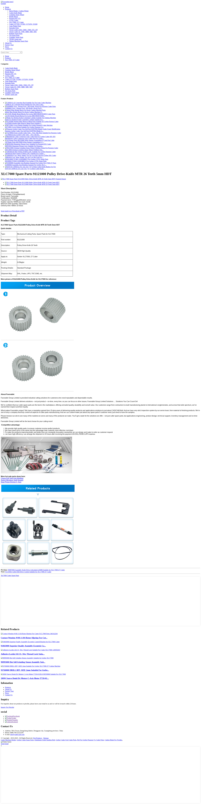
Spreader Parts (14, 28)
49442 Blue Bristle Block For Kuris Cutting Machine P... (24, 112)
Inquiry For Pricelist (7, 707)
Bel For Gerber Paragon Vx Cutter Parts (90, 740)
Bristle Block (13, 16)
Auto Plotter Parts (15, 26)
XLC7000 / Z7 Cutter (16, 22)
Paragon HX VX (15, 18)
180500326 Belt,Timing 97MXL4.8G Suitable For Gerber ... (25, 153)
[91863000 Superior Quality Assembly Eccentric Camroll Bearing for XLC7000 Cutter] (30, 642)
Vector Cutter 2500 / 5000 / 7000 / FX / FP (23, 30)
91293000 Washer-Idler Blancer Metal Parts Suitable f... (23, 123)
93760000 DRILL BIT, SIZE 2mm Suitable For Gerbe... (25, 670)
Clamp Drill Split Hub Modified (12, 478)
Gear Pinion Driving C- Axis (11, 482)
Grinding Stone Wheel (16, 15)
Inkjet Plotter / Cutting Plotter (19, 11)
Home (7, 7)
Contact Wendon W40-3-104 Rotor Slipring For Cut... (24, 638)
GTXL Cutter (13, 20)
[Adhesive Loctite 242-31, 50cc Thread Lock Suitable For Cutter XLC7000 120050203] (30, 650)
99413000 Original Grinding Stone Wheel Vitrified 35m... (24, 150)
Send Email (4, 744)
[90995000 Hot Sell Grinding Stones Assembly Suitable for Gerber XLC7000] (27, 658)
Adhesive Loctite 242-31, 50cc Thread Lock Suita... (23, 654)
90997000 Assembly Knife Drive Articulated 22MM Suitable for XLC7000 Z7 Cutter (36, 570)
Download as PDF (18, 211)
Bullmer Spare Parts (15, 33)
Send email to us (6, 211)
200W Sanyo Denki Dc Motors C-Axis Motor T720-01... (25, 678)
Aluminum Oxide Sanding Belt (44, 740)
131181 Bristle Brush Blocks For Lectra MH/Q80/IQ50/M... (25, 116)
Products (8, 9)
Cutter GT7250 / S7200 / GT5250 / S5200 (23, 24)
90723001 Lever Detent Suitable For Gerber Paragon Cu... (24, 127)
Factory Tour (9, 45)
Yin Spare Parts (14, 35)
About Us (8, 43)
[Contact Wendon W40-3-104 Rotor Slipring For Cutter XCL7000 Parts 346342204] (29, 634)
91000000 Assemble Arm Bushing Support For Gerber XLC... (25, 165)
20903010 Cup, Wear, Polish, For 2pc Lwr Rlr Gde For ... (24, 157)
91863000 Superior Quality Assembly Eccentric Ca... (23, 646)
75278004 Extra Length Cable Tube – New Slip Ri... (22, 135)
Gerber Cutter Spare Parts (25, 740)
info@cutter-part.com (17, 734)
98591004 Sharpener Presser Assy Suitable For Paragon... (24, 146)
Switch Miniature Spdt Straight (12, 480)
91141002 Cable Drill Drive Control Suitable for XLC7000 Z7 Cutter (28, 572)
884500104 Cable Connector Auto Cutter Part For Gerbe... (24, 138)
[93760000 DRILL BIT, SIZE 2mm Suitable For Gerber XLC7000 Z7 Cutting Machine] (30, 666)
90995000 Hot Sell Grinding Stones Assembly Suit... (23, 662)
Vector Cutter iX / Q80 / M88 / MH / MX (23, 32)
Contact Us (8, 49)
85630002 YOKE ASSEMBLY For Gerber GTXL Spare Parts (25, 161)
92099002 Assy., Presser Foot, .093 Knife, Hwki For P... (23, 108)
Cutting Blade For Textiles (113, 740)
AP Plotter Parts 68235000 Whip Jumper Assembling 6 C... (24, 142)
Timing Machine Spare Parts (18, 41)
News (7, 47)
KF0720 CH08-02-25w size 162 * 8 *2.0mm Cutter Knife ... (25, 169)
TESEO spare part (15, 39)
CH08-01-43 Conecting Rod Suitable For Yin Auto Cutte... (24, 104)
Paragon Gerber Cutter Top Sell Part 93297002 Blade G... (24, 131)
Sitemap (46, 738)
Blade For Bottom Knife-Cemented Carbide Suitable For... (24, 120)
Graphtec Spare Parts (16, 37)
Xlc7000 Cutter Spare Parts (10, 575)
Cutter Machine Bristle (8, 740)
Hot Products (37, 738)
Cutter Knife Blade (15, 13)
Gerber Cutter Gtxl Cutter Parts (66, 740)
